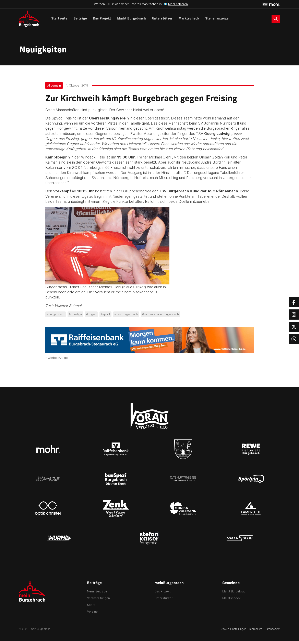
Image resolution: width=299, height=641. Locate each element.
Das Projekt (102, 18)
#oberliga (75, 314)
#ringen (91, 314)
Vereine (92, 611)
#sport (105, 314)
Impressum (255, 628)
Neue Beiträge (97, 591)
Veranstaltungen (98, 598)
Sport (91, 605)
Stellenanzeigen (217, 18)
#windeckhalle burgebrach (160, 314)
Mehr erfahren (178, 4)
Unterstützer (162, 18)
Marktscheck (189, 18)
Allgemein (54, 85)
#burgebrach (55, 314)
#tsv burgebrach (126, 314)
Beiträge (80, 18)
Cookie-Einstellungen (233, 628)
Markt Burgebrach (131, 18)
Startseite (59, 18)
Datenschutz (272, 628)
